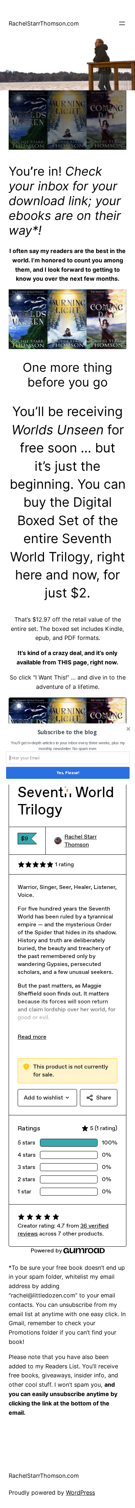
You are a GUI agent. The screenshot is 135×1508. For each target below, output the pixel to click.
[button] (67, 732)
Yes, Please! (67, 773)
